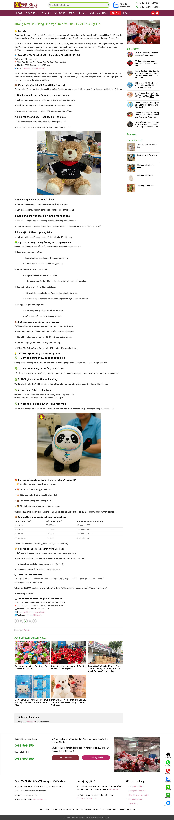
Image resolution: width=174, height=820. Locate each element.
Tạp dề (72, 13)
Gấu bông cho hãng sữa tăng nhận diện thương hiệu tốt (146, 54)
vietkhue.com (105, 817)
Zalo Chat (168, 781)
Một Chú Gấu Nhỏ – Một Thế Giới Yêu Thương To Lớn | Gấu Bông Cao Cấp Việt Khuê (147, 95)
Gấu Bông (59, 13)
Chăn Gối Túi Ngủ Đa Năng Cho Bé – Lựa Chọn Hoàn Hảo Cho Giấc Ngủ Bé (147, 105)
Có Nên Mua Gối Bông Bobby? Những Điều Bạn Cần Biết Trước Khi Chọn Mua (146, 85)
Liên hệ (126, 13)
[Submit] (107, 5)
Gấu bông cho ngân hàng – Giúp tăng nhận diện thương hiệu (146, 63)
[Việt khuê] (27, 5)
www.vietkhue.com (40, 800)
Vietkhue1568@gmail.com (86, 798)
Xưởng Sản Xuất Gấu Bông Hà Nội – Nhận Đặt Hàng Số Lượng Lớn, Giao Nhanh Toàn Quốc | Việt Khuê (147, 74)
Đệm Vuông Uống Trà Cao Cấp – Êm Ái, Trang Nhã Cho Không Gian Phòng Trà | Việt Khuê (147, 115)
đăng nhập (30, 722)
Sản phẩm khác (98, 13)
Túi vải (82, 13)
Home (19, 13)
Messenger (168, 806)
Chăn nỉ (46, 13)
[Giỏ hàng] (157, 13)
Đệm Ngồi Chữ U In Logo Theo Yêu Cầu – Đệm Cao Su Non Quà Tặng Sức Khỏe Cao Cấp (147, 124)
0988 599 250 (113, 789)
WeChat (168, 789)
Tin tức (116, 13)
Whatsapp (168, 797)
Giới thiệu (31, 13)
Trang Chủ (168, 757)
